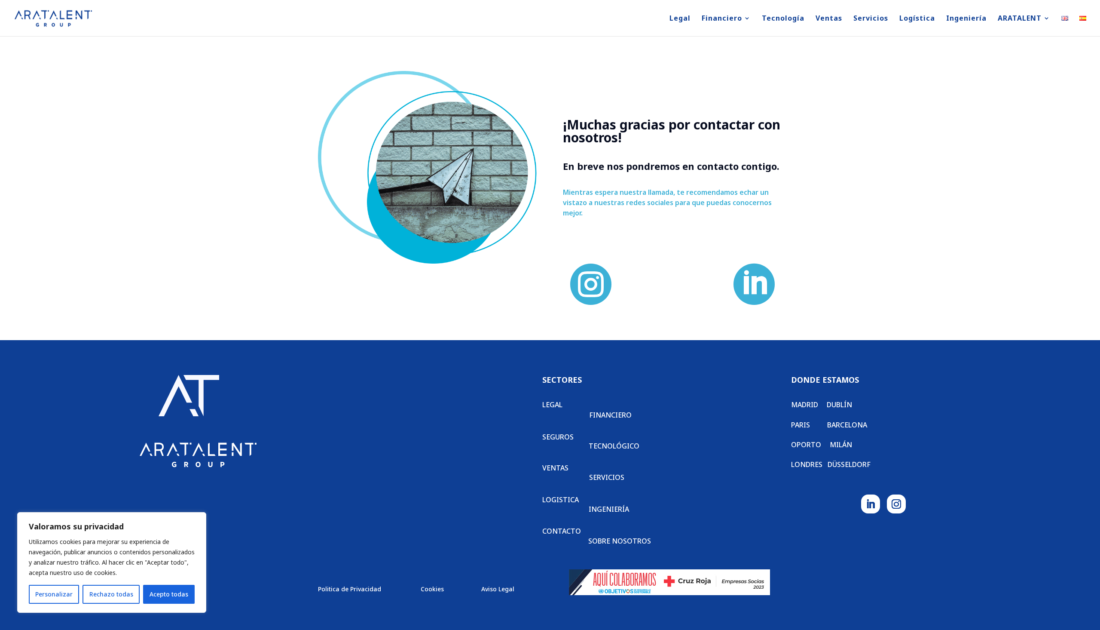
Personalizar (54, 594)
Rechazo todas (111, 594)
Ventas (829, 19)
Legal (680, 19)
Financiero (722, 19)
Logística (917, 19)
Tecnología (783, 19)
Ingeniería (966, 19)
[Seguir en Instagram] (896, 504)
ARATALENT (1020, 19)
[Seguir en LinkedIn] (870, 504)
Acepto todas (169, 594)
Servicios (870, 19)
